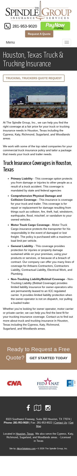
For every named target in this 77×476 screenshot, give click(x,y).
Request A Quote (39, 33)
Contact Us (60, 422)
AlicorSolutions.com (26, 448)
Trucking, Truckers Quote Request (34, 78)
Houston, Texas (25, 433)
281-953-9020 (24, 26)
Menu (10, 42)
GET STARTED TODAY (49, 358)
